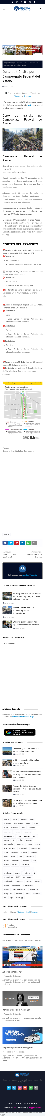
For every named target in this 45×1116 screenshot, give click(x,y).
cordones (19, 881)
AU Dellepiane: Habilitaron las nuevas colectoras (26, 761)
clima (23, 828)
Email (28, 912)
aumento (19, 869)
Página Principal (9, 63)
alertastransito (9, 836)
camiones (29, 869)
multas (6, 861)
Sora (14, 1108)
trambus (15, 865)
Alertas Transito (29, 575)
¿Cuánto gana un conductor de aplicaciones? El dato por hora (26, 623)
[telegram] (34, 2)
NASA (18, 877)
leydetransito (8, 844)
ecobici (37, 881)
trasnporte (36, 893)
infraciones (16, 885)
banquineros (30, 856)
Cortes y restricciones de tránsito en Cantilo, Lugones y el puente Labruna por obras (27, 596)
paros (6, 828)
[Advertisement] (22, 27)
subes (28, 893)
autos (32, 820)
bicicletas (14, 852)
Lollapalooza (8, 877)
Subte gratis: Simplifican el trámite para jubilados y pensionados (27, 801)
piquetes (29, 840)
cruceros (29, 881)
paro (19, 836)
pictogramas (8, 893)
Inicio (10, 1103)
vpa (11, 898)
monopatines (8, 869)
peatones (27, 873)
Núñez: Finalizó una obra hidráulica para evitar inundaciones (23, 611)
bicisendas (15, 861)
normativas (20, 844)
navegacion (34, 889)
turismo (6, 840)
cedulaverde (8, 881)
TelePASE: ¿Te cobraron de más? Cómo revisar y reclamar (26, 750)
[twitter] (12, 2)
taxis (20, 856)
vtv (13, 840)
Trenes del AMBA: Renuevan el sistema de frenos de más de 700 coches (27, 789)
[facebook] (25, 2)
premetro (19, 893)
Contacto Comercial (31, 1103)
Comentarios (11, 927)
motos (13, 856)
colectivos (7, 824)
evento (6, 885)
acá (29, 105)
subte (6, 852)
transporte (7, 832)
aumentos (14, 828)
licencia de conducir (19, 889)
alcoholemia (23, 848)
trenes (15, 820)
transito (19, 63)
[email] (29, 2)
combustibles (35, 848)
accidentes (27, 832)
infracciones (18, 824)
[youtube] (25, 1088)
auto (34, 861)
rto (35, 873)
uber (5, 898)
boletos (6, 865)
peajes (37, 844)
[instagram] (17, 2)
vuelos (20, 840)
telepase (24, 852)
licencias (32, 828)
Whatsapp (18, 96)
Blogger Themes (35, 1108)
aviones (27, 836)
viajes (6, 856)
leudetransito (27, 885)
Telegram (27, 96)
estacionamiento (9, 848)
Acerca (18, 1103)
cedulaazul (8, 873)
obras (30, 844)
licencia (6, 889)
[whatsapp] (21, 2)
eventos (17, 832)
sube (34, 836)
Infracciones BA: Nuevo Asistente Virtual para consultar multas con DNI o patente (27, 774)
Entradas (10, 925)
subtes (36, 824)
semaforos (25, 865)
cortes (28, 824)
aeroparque (27, 877)
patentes (34, 852)
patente (17, 873)
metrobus (26, 861)
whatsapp (19, 898)
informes (23, 820)
